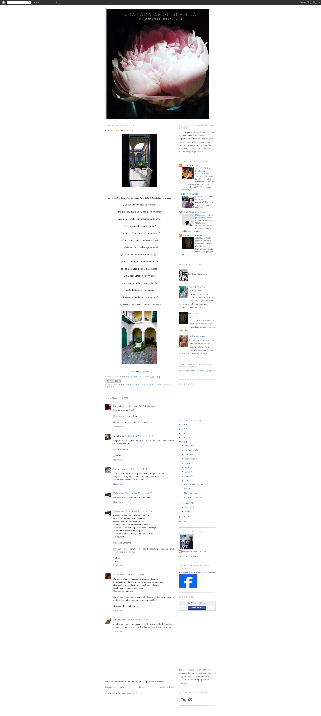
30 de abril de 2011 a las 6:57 (138, 493)
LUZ (190, 270)
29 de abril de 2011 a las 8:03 (142, 405)
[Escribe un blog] (110, 381)
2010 (185, 516)
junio (187, 471)
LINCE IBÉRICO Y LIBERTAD (196, 289)
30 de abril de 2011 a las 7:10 (138, 511)
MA (115, 574)
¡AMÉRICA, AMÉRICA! (193, 235)
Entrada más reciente (114, 686)
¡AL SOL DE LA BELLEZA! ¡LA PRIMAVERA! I (202, 171)
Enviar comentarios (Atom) (130, 693)
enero (188, 511)
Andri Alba (118, 435)
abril (187, 480)
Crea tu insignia (208, 572)
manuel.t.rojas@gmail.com (191, 151)
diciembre (190, 445)
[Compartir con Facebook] (116, 381)
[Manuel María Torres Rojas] (188, 587)
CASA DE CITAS (190, 165)
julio (187, 467)
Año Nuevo (200, 238)
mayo (187, 476)
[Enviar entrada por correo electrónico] (157, 377)
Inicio (141, 686)
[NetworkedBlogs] (197, 603)
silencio (110, 387)
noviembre (190, 449)
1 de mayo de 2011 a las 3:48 (131, 574)
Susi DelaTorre (120, 405)
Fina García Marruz (152, 385)
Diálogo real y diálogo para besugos (204, 216)
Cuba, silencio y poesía (194, 484)
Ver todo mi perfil (189, 556)
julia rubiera (119, 619)
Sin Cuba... (189, 488)
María (116, 469)
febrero (188, 507)
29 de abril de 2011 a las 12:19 (139, 435)
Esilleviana (118, 493)
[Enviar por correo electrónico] (107, 381)
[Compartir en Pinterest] (119, 381)
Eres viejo (199, 196)
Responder (118, 426)
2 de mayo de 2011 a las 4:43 (139, 619)
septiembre (190, 458)
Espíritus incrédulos (193, 497)
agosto (188, 463)
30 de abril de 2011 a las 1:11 (133, 469)
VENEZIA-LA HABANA (194, 212)
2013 (185, 433)
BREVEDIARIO (190, 193)
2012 (185, 437)
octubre (188, 454)
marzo (188, 502)
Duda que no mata (192, 492)
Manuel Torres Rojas (194, 552)
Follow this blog (197, 608)
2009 (185, 521)
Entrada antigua (166, 686)
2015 (185, 424)
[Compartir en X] (113, 381)
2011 (185, 441)
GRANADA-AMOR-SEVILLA (160, 14)
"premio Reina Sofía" (129, 385)
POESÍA (168, 385)
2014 (185, 428)
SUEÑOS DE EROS (196, 336)
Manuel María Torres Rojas (190, 572)
